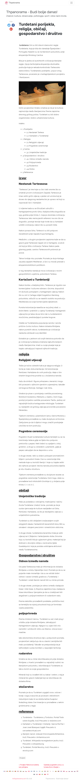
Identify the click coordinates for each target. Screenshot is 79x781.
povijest (22, 758)
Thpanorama (14, 3)
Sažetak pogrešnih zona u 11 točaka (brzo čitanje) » (54, 766)
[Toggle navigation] (71, 3)
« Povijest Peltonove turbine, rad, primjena (29, 766)
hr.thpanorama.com (19, 779)
